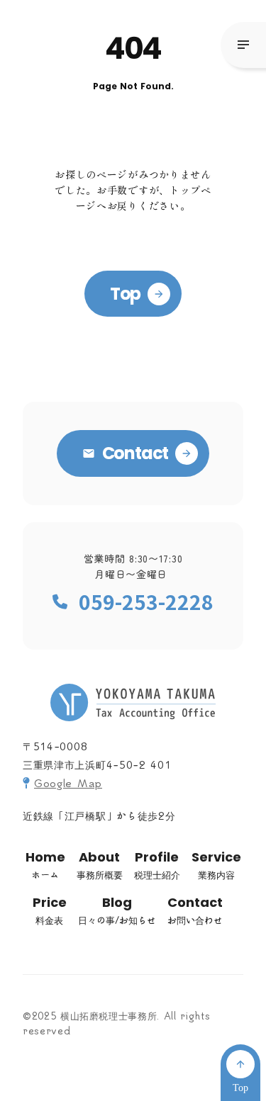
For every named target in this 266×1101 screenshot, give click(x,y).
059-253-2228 (146, 602)
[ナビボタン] (243, 45)
